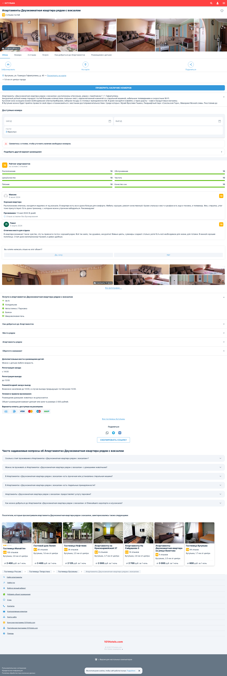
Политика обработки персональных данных (18, 673)
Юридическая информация (12, 671)
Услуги (45, 55)
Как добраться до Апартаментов (70, 55)
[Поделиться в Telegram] (113, 433)
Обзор (5, 55)
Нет (168, 255)
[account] (217, 3)
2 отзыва (32, 55)
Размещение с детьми (101, 55)
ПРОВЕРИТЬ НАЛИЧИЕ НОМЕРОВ (113, 88)
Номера (17, 55)
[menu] (224, 3)
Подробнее (131, 671)
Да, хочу (59, 255)
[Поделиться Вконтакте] (120, 433)
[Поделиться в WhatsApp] (107, 433)
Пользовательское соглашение (14, 668)
